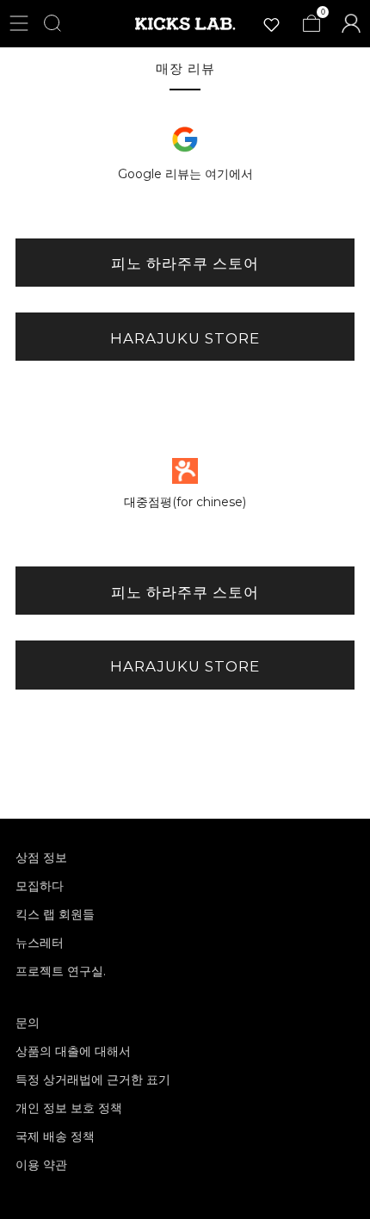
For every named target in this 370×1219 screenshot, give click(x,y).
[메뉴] (19, 23)
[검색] (52, 23)
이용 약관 (41, 1165)
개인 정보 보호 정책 (68, 1108)
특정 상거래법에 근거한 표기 (92, 1079)
